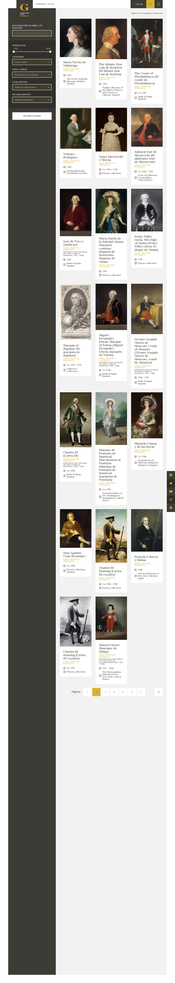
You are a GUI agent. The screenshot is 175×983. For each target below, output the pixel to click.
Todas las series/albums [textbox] (26, 74)
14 (159, 692)
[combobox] (32, 62)
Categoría (18, 57)
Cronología (19, 45)
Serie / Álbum (19, 69)
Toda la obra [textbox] (21, 62)
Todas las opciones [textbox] (24, 99)
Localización (19, 82)
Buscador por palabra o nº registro (27, 27)
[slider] (14, 52)
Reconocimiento (21, 95)
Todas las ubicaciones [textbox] (25, 87)
